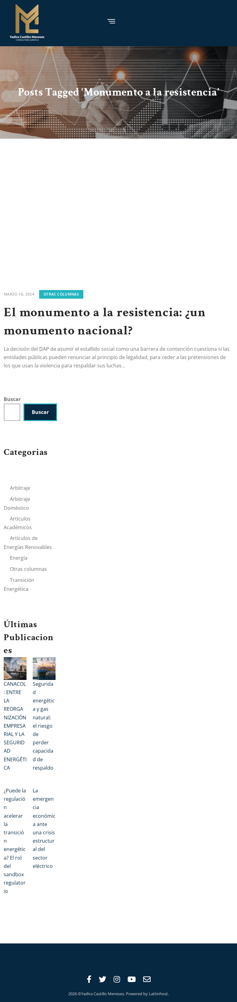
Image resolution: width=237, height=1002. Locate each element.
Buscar (12, 399)
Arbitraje (20, 488)
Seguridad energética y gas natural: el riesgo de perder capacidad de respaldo (44, 726)
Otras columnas (61, 294)
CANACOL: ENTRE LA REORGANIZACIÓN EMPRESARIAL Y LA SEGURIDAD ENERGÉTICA (15, 726)
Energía (18, 557)
